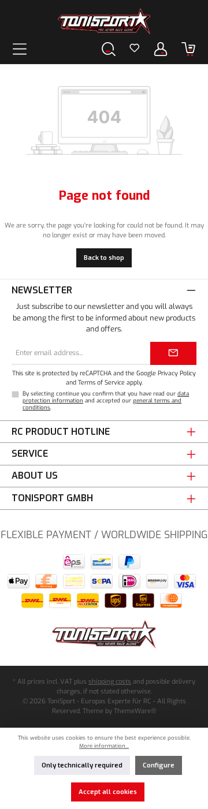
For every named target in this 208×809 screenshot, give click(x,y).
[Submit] (173, 353)
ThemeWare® (135, 711)
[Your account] (160, 49)
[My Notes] (134, 49)
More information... (104, 746)
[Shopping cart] (188, 49)
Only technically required (82, 765)
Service (30, 454)
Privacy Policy (177, 373)
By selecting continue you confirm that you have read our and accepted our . (106, 400)
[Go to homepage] (104, 21)
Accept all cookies (108, 792)
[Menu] (20, 49)
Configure (158, 765)
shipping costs (109, 681)
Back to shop (104, 257)
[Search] (108, 49)
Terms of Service (101, 382)
